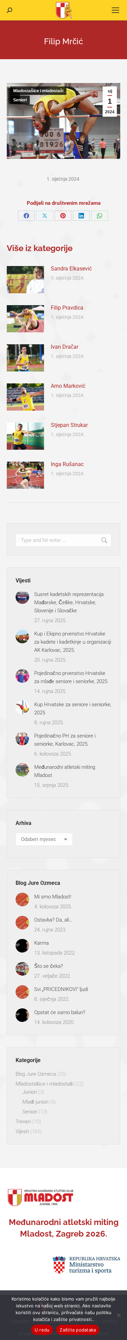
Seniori (20, 100)
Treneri (23, 1122)
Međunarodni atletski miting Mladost (64, 771)
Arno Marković (68, 386)
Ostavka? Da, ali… (53, 920)
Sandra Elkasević (71, 268)
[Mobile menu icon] (115, 10)
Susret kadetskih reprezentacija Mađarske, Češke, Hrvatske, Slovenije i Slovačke (69, 602)
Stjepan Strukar (69, 425)
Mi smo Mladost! (52, 897)
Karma (41, 943)
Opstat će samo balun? (59, 1012)
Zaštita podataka (78, 1330)
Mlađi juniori (35, 1102)
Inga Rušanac (67, 464)
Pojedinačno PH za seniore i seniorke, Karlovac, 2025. (65, 740)
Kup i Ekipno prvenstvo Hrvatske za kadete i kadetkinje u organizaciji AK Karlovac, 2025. (72, 642)
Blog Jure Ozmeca (36, 1074)
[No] (118, 1315)
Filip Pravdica (67, 307)
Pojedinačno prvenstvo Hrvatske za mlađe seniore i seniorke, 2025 (70, 677)
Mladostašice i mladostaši (38, 90)
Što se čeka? (48, 966)
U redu (42, 1330)
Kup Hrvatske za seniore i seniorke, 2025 (72, 708)
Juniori (29, 1092)
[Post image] (25, 279)
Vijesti (22, 1131)
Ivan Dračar (64, 347)
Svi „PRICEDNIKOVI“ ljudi (61, 989)
